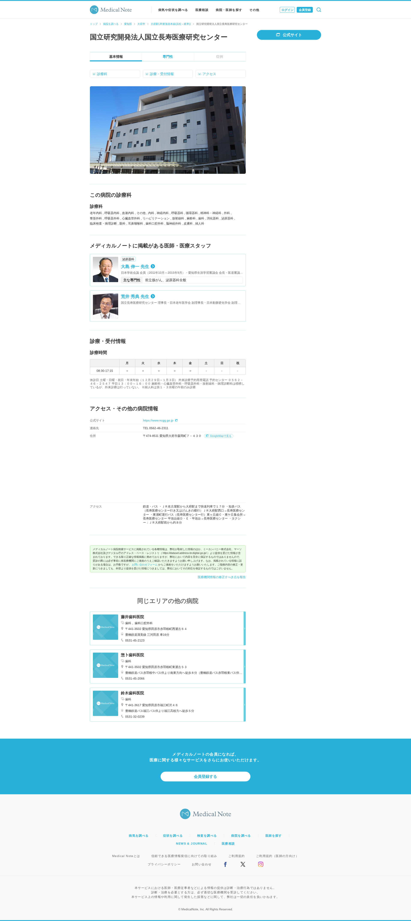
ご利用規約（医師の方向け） (277, 856)
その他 (254, 10)
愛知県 (128, 23)
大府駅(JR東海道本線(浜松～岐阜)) (171, 23)
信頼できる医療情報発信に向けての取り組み (184, 856)
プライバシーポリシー (164, 864)
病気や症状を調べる (173, 10)
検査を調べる (207, 835)
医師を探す (273, 835)
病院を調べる (111, 23)
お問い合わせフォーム (145, 564)
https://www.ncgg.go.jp (158, 420)
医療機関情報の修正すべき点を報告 (222, 577)
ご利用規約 (236, 856)
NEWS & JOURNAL (191, 843)
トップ (94, 23)
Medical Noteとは (126, 856)
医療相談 (202, 10)
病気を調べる (139, 835)
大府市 (141, 23)
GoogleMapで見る (220, 435)
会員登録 (305, 10)
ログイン (287, 10)
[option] (168, 130)
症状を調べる (173, 835)
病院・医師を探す (229, 10)
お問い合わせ (201, 864)
